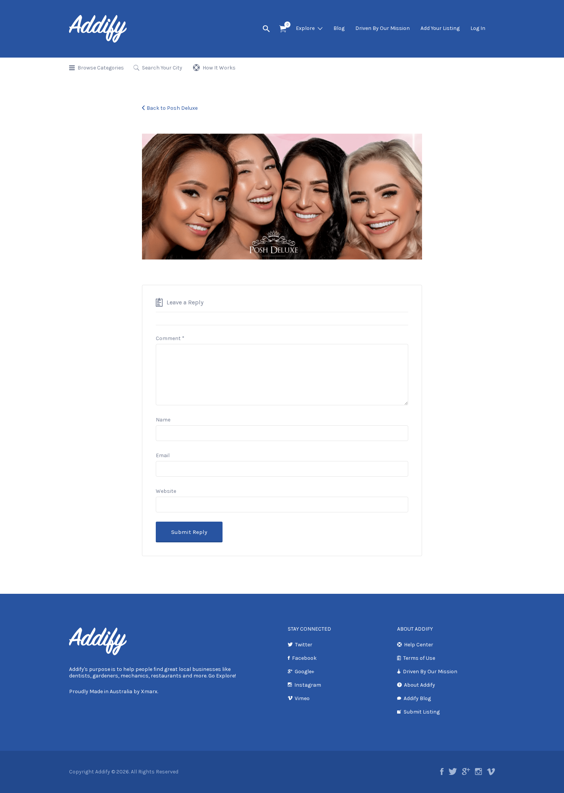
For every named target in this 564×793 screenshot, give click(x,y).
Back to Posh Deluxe (172, 108)
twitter (453, 771)
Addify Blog (417, 698)
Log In (477, 28)
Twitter (303, 644)
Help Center (418, 644)
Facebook (304, 658)
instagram (478, 771)
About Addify (419, 685)
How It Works (219, 67)
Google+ (304, 671)
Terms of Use (419, 658)
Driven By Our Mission (382, 28)
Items (282, 29)
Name (163, 419)
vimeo (491, 771)
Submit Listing (422, 712)
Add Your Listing (440, 28)
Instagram (307, 685)
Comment (170, 338)
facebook (442, 771)
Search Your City (162, 67)
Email (163, 455)
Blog (339, 28)
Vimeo (302, 698)
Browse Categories (101, 67)
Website (166, 491)
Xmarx (149, 691)
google (466, 771)
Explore (305, 28)
